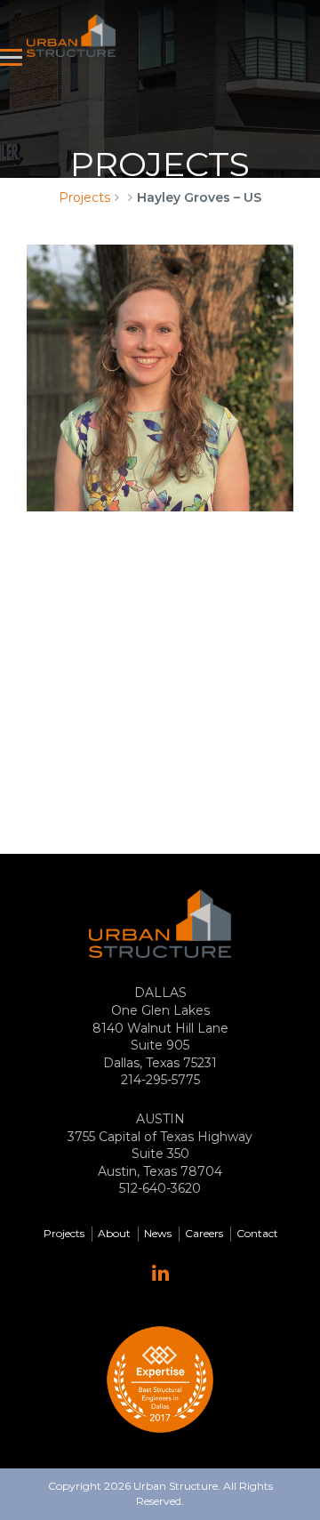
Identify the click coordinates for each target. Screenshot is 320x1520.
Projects (84, 197)
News (158, 1233)
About (114, 1233)
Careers (204, 1233)
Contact (257, 1233)
